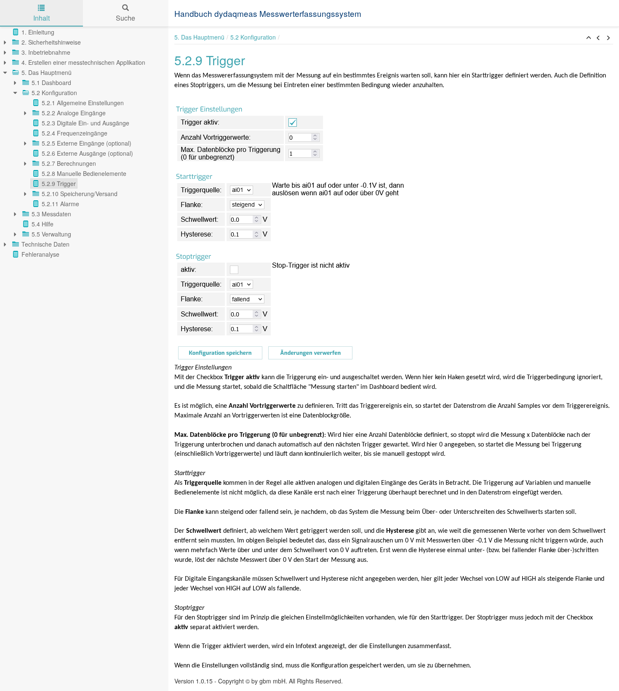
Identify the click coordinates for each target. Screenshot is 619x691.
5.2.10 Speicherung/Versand (79, 193)
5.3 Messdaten (51, 214)
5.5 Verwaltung (51, 234)
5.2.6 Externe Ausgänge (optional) (87, 153)
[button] (589, 38)
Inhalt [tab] (41, 18)
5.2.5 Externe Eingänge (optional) (86, 143)
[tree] (84, 143)
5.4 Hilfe (42, 224)
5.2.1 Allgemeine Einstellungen (83, 102)
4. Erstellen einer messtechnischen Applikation (83, 62)
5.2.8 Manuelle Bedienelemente (84, 173)
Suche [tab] (125, 18)
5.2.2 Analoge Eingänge (74, 113)
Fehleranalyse (40, 254)
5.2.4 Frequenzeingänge (74, 133)
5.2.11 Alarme (60, 203)
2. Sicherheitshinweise (51, 42)
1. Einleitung (37, 32)
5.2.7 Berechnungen (69, 163)
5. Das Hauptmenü (46, 72)
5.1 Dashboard (51, 82)
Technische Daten (45, 244)
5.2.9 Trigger (59, 183)
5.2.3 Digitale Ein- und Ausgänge (85, 123)
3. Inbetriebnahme (45, 52)
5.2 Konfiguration (54, 92)
